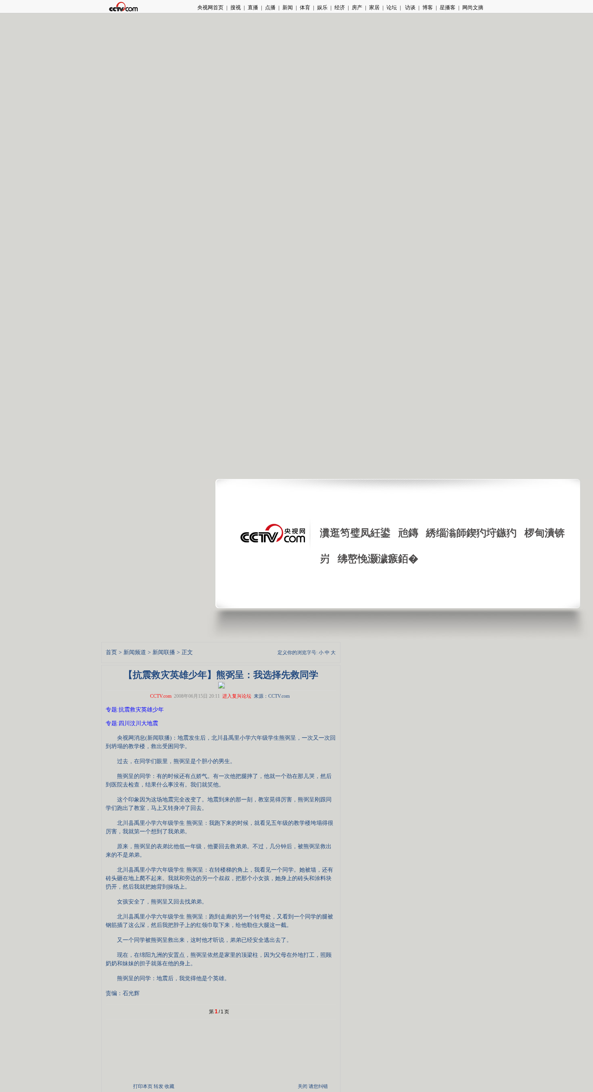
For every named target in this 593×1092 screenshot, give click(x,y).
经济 (339, 7)
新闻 (287, 7)
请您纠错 (318, 1086)
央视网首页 (210, 7)
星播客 (447, 7)
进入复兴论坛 (236, 696)
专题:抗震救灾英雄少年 (135, 710)
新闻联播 (163, 652)
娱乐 (322, 7)
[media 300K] (221, 684)
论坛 (391, 7)
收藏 (169, 1086)
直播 (253, 7)
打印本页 (142, 1086)
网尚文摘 (472, 7)
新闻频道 (134, 652)
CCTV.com (160, 696)
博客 (427, 7)
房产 (357, 7)
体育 (305, 7)
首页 (111, 652)
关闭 (302, 1086)
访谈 (410, 7)
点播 (270, 7)
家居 (374, 7)
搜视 (235, 7)
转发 (158, 1086)
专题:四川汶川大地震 (132, 723)
